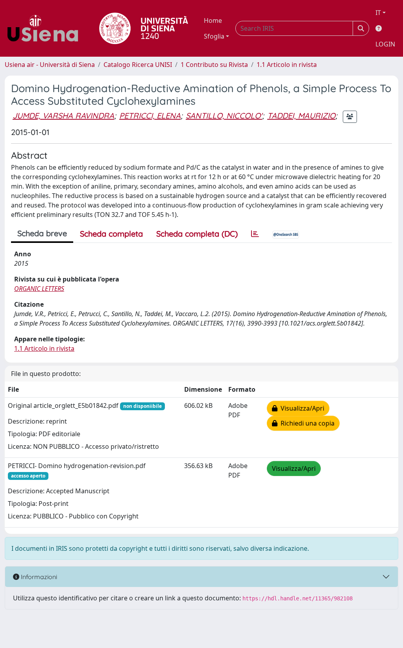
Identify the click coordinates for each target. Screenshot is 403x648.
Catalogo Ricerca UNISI (138, 64)
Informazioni (38, 577)
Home (213, 20)
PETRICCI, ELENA (150, 115)
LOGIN (385, 44)
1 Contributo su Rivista (214, 64)
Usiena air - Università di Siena (50, 64)
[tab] (255, 234)
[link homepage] (46, 28)
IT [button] (378, 12)
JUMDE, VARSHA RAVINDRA (63, 115)
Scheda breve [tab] (42, 233)
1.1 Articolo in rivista (287, 64)
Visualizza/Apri (300, 408)
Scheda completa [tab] (111, 234)
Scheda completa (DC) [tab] (197, 234)
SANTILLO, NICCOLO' (224, 115)
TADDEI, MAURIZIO (301, 115)
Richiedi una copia (306, 423)
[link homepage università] (143, 28)
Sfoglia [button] (214, 36)
